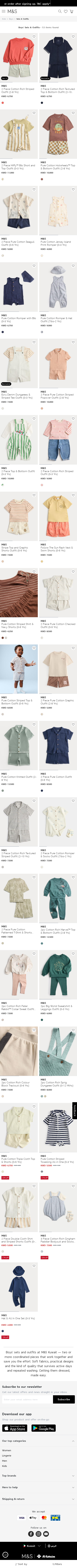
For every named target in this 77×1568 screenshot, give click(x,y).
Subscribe (64, 1399)
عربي (54, 1545)
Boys (11, 19)
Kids (4, 19)
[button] (2, 103)
